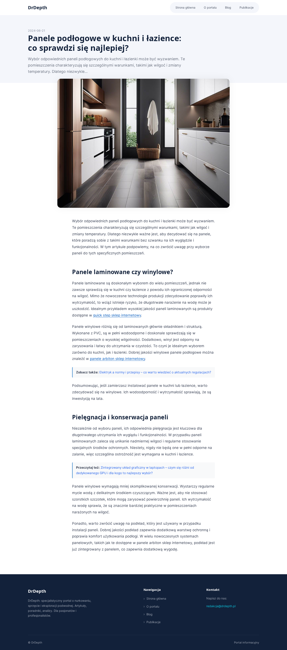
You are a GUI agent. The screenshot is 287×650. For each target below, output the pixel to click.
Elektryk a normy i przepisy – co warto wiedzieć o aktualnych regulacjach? (155, 372)
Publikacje (247, 7)
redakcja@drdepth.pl (221, 606)
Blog (228, 7)
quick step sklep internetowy (117, 315)
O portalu (210, 7)
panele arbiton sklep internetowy (117, 359)
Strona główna (185, 7)
